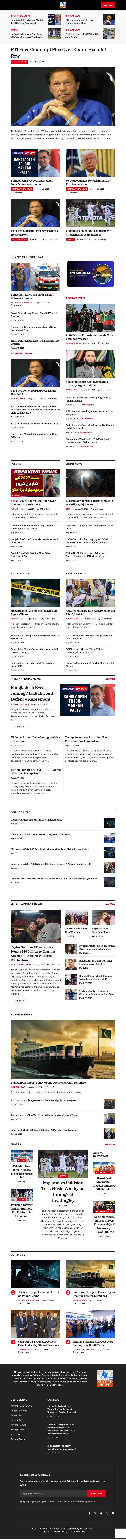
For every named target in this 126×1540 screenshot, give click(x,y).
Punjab (16, 463)
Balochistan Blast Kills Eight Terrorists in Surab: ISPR (33, 664)
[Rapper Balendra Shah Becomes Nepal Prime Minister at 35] (71, 979)
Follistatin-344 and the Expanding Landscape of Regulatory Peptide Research (62, 1409)
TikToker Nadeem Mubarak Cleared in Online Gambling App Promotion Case (96, 992)
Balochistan (20, 573)
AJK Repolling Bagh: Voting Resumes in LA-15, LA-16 (90, 612)
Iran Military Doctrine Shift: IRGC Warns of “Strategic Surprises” (36, 771)
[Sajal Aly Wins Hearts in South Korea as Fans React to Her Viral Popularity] (103, 917)
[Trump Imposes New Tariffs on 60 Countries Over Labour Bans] (109, 1118)
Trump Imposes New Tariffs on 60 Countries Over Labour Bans (44, 1115)
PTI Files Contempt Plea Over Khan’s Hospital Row (79, 21)
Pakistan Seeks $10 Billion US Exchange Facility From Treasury (44, 1129)
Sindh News (74, 463)
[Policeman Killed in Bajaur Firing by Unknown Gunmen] (35, 277)
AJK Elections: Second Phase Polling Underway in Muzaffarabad (85, 651)
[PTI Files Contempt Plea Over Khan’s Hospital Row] (109, 19)
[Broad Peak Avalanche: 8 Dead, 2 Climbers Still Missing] (104, 1168)
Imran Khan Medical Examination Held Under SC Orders (35, 436)
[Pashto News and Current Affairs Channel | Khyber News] (63, 5)
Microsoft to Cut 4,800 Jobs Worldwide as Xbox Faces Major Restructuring (50, 849)
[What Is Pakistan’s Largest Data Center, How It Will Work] (109, 838)
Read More (19, 726)
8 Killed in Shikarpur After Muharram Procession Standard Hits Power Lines (86, 555)
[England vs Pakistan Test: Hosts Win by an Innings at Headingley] (54, 33)
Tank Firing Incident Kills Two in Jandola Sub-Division (35, 342)
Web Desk (22, 1182)
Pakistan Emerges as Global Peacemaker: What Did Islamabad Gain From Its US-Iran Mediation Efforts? (62, 1429)
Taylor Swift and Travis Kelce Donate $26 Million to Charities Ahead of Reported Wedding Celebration (33, 953)
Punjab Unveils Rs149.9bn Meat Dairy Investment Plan (30, 555)
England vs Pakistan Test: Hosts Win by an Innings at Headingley (27, 36)
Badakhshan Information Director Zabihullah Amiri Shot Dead (90, 427)
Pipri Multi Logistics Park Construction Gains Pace (90, 527)
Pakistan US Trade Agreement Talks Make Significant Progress (43, 1100)
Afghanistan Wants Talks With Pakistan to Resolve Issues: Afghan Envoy (88, 440)
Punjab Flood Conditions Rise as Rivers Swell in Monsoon (34, 541)
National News (72, 16)
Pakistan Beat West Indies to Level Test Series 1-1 (21, 1171)
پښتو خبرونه (108, 5)
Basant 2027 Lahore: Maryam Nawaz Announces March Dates (33, 502)
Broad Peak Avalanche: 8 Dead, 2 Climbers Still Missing (90, 664)
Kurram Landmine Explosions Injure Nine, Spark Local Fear (33, 328)
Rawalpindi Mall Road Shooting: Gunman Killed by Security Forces (32, 527)
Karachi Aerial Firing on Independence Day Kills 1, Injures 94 (90, 502)
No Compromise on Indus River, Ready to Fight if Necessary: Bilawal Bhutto (104, 1224)
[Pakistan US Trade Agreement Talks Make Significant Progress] (109, 1104)
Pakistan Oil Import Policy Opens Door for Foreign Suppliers (48, 1082)
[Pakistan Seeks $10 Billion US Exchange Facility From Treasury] (109, 1133)
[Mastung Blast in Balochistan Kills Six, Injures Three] (35, 593)
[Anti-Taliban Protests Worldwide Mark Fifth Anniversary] (90, 318)
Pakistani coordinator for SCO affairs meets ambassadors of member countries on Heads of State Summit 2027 (35, 409)
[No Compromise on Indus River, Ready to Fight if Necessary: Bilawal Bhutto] (104, 1207)
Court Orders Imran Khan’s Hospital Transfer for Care (35, 315)
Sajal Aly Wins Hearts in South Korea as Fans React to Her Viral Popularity (103, 930)
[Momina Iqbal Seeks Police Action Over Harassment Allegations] (71, 949)
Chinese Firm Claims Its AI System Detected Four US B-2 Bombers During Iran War (54, 878)
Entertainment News (21, 965)
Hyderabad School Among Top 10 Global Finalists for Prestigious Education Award (88, 541)
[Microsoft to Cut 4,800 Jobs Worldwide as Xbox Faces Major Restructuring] (109, 852)
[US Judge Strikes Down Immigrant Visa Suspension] (90, 163)
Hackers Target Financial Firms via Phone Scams (36, 819)
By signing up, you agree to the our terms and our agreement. (59, 1501)
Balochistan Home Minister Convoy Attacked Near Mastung (34, 651)
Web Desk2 (104, 1236)
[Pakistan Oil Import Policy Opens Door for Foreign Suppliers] (63, 1049)
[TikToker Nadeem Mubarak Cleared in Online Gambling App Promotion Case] (71, 994)
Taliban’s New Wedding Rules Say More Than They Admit (89, 413)
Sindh (68, 509)
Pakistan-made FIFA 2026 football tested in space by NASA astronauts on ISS (51, 863)
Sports (14, 30)
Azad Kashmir (72, 619)
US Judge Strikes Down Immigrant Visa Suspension (88, 182)
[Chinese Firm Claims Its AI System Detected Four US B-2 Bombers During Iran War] (109, 882)
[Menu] (13, 5)
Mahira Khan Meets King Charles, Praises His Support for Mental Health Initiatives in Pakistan (76, 930)
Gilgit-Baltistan (100, 1155)
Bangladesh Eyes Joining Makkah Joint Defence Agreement (27, 21)
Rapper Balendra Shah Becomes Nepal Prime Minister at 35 (96, 977)
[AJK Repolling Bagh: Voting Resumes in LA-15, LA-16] (90, 593)
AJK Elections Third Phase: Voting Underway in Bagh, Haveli (89, 637)
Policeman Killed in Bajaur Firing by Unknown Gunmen (33, 296)
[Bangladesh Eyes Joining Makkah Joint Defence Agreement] (54, 19)
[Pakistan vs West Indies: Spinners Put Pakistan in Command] (22, 1195)
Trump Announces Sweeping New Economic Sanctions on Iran (86, 739)
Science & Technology (28, 1300)
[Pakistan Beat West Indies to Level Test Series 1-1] (22, 1156)
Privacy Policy (77, 1501)
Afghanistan (75, 298)
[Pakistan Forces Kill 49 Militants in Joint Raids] (109, 33)
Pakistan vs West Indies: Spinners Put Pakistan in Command (22, 1210)
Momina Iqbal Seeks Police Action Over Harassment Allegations (97, 947)
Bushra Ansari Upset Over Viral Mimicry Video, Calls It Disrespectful (95, 962)
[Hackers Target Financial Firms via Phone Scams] (109, 823)
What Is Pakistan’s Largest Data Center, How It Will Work (40, 834)
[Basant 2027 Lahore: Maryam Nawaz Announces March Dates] (35, 483)
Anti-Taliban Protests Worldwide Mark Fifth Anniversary (90, 337)
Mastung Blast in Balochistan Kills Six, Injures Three (34, 612)
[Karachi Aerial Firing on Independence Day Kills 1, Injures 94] (90, 483)
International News (20, 16)
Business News (21, 1014)
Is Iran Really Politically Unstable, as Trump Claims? (61, 1447)
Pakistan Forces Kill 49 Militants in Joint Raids (82, 36)
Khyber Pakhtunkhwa (27, 257)
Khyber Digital (87, 1528)
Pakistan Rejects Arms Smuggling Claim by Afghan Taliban (87, 383)
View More (110, 679)
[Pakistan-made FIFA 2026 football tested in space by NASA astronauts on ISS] (109, 867)
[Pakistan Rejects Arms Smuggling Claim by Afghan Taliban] (90, 364)
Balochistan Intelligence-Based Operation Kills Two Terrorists (35, 637)
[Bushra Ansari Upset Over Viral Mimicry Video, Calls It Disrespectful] (71, 964)
